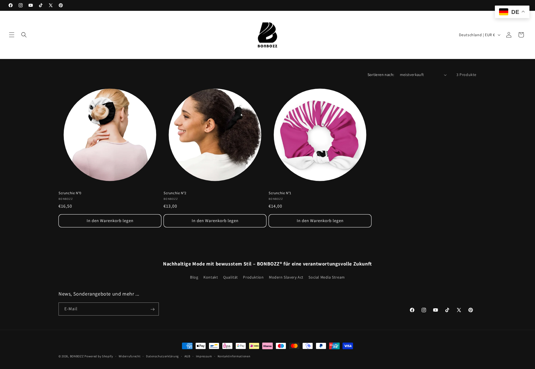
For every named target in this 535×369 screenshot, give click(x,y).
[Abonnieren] (152, 309)
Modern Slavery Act (286, 277)
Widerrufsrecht (130, 356)
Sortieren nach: (381, 74)
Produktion (253, 277)
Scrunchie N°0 (70, 193)
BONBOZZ (77, 356)
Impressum (204, 356)
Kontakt (210, 277)
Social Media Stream (326, 277)
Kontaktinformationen (234, 356)
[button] (12, 35)
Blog (194, 277)
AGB (187, 356)
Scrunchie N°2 (175, 193)
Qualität (230, 277)
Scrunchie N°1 (280, 193)
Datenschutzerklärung (162, 356)
